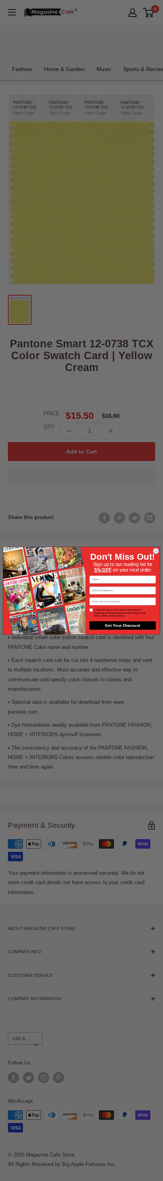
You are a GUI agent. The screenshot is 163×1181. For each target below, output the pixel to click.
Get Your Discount (122, 625)
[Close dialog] (156, 550)
